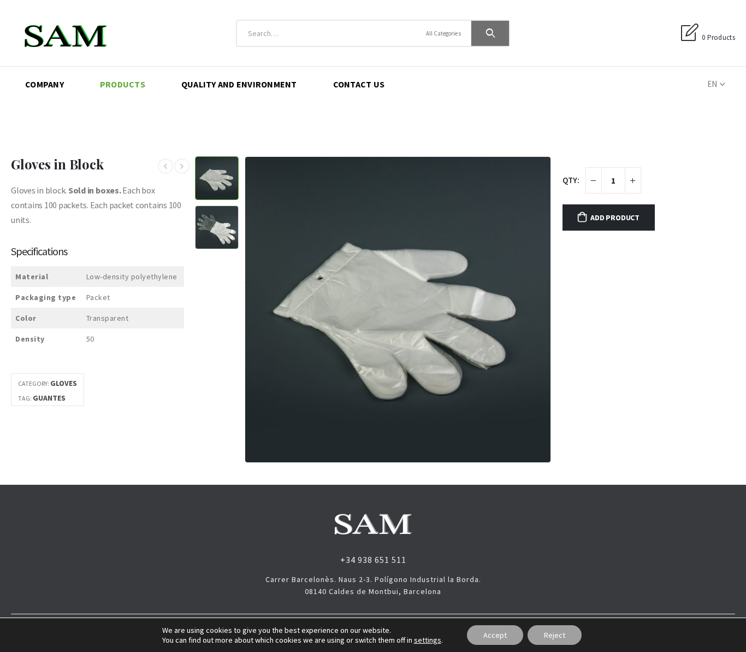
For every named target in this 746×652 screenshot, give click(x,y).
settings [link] (427, 640)
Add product (615, 217)
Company (44, 84)
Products (122, 84)
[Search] (490, 33)
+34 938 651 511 (373, 559)
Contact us (359, 84)
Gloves (63, 383)
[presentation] (247, 310)
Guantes (49, 398)
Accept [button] (495, 635)
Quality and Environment (239, 84)
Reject (554, 635)
